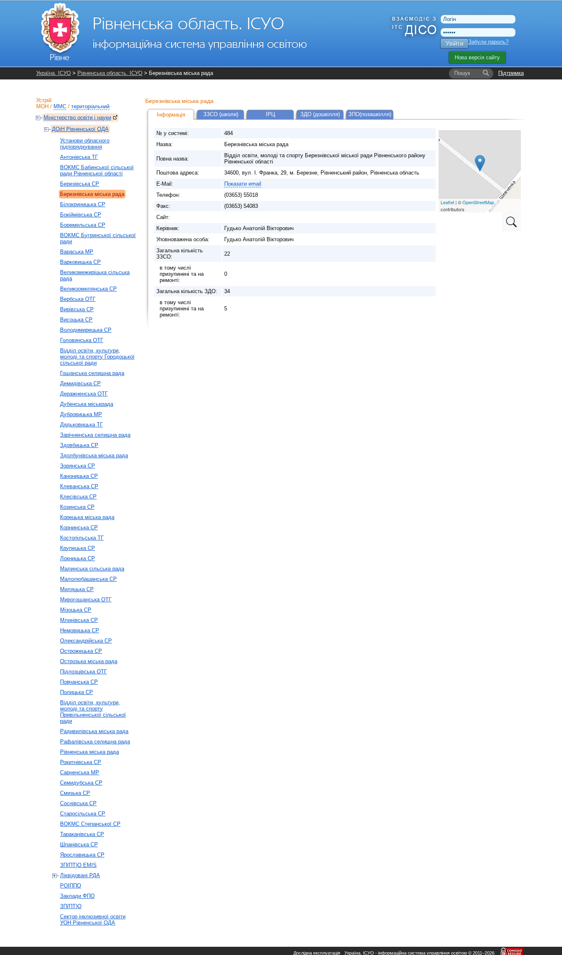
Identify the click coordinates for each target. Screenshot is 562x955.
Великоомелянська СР (88, 289)
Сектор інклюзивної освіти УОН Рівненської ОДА (92, 919)
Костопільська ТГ (82, 538)
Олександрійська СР (86, 641)
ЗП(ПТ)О (70, 906)
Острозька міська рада (88, 661)
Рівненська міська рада (89, 752)
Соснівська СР (78, 803)
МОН (42, 106)
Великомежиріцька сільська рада (95, 275)
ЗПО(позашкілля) (369, 114)
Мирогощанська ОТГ (85, 599)
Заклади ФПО (77, 896)
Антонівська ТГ (79, 157)
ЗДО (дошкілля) (320, 114)
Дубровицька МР (81, 414)
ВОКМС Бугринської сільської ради (98, 238)
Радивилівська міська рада (94, 731)
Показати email (242, 184)
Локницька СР (77, 558)
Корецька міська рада (87, 517)
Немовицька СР (79, 630)
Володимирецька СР (85, 330)
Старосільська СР (82, 814)
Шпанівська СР (79, 844)
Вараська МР (76, 252)
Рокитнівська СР (80, 762)
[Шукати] (486, 73)
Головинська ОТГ (81, 340)
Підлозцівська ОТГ (83, 671)
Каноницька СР (79, 476)
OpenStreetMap (478, 202)
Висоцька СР (76, 320)
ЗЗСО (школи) (220, 114)
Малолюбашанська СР (88, 579)
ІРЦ (270, 114)
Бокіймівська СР (80, 215)
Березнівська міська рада (92, 194)
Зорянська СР (77, 466)
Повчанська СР (79, 682)
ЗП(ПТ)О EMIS (78, 865)
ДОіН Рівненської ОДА (80, 129)
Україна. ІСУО (53, 73)
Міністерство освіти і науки (77, 117)
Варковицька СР (80, 262)
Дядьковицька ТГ (81, 425)
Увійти (454, 43)
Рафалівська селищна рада (95, 741)
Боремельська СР (82, 225)
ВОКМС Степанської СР (90, 824)
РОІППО (70, 886)
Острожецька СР (81, 651)
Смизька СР (75, 793)
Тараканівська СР (82, 834)
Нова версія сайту (477, 57)
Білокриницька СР (82, 204)
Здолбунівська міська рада (94, 455)
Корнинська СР (79, 527)
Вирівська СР (77, 309)
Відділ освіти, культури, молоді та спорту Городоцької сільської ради (97, 356)
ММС (59, 106)
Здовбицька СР (79, 445)
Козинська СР (77, 507)
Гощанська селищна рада (92, 373)
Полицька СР (76, 692)
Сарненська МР (79, 772)
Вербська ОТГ (77, 299)
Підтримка (511, 73)
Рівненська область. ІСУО (109, 73)
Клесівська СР (78, 497)
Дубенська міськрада (86, 404)
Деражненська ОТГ (84, 394)
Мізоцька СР (75, 610)
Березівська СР (79, 184)
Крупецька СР (77, 548)
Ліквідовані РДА (80, 875)
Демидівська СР (80, 383)
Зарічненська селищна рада (95, 435)
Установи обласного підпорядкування (84, 143)
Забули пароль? (488, 42)
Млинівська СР (79, 620)
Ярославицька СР (82, 855)
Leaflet (447, 202)
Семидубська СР (81, 783)
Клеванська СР (79, 486)
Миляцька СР (77, 589)
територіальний (90, 106)
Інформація (171, 115)
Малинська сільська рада (92, 569)
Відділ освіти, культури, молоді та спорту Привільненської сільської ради (93, 711)
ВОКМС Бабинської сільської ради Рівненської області (97, 170)
